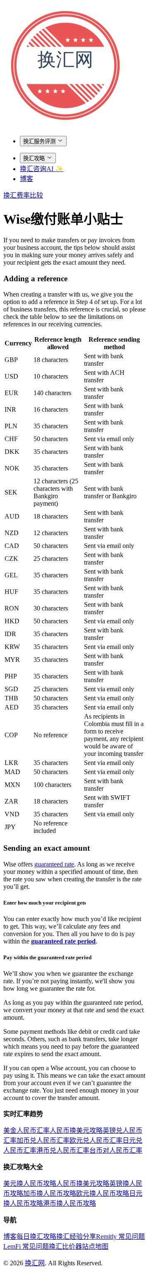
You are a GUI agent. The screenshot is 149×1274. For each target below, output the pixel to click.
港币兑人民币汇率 (62, 1150)
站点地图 (95, 1246)
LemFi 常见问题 (26, 1246)
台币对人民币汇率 (115, 1150)
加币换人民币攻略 (49, 1193)
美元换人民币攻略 (29, 1183)
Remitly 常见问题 (120, 1236)
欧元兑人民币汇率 (96, 1140)
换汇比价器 (65, 1246)
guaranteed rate (54, 864)
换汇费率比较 (23, 195)
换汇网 (35, 1263)
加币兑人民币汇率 (43, 1140)
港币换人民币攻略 (69, 1203)
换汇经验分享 (76, 1236)
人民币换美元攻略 (76, 1130)
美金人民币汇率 (26, 1130)
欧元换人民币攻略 (102, 1193)
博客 (26, 178)
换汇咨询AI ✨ (41, 168)
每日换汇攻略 (36, 1236)
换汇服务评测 (39, 141)
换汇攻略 (34, 158)
